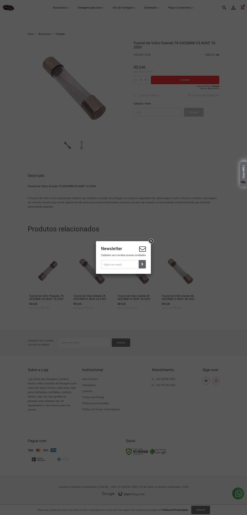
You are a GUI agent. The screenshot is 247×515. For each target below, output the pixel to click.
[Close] (151, 241)
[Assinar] (142, 264)
